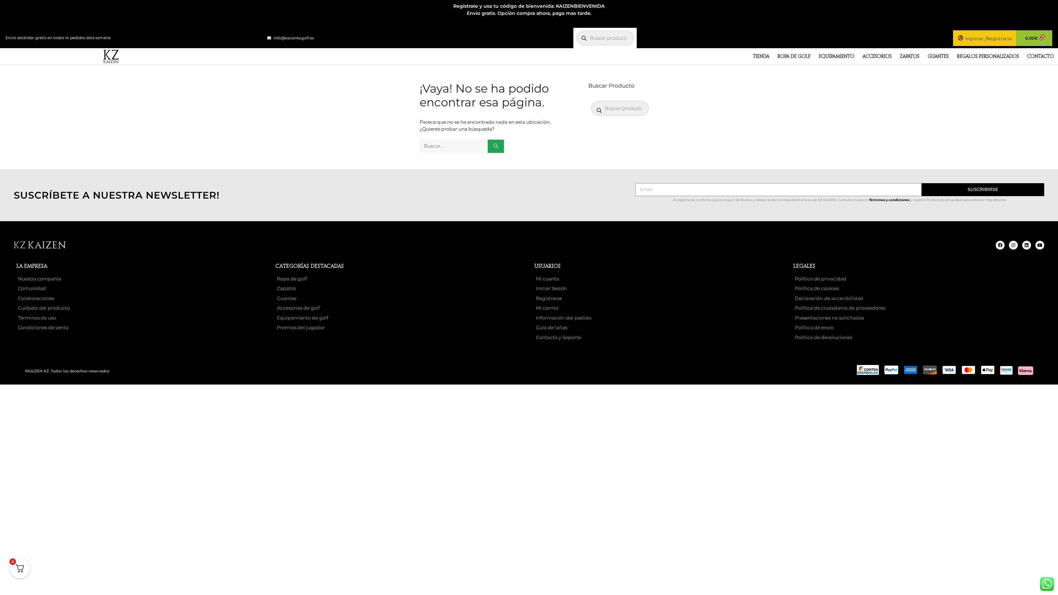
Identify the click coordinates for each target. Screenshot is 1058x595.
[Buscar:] (454, 146)
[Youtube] (1039, 245)
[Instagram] (1013, 245)
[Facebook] (1000, 245)
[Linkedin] (1026, 245)
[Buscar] (496, 146)
